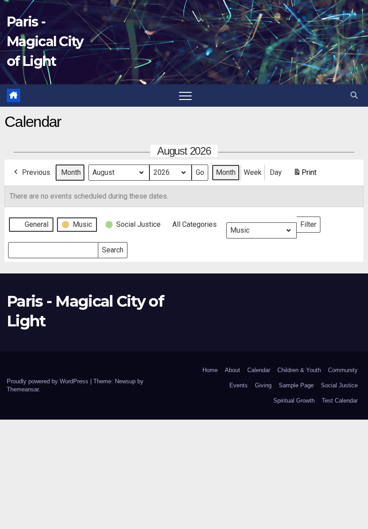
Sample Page (296, 385)
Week (253, 172)
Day (276, 172)
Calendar (258, 370)
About (232, 370)
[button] (354, 95)
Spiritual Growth (294, 400)
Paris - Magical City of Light (45, 41)
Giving (263, 385)
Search (112, 248)
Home (210, 370)
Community (343, 370)
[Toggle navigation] (185, 95)
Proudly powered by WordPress (48, 381)
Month (71, 172)
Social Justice (339, 385)
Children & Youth (299, 370)
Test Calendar (340, 400)
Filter (310, 223)
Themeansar (23, 389)
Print (304, 175)
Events (238, 385)
